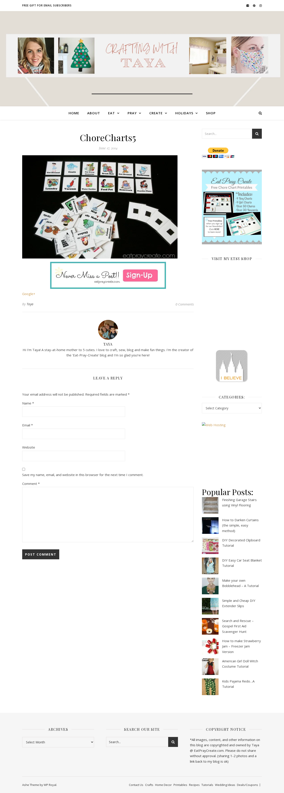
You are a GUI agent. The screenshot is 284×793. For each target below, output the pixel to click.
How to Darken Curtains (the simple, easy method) (240, 525)
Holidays (184, 113)
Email (27, 425)
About (93, 113)
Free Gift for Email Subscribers (47, 5)
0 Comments (185, 304)
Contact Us (136, 785)
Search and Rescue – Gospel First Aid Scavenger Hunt (238, 626)
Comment (31, 483)
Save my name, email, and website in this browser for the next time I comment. (82, 474)
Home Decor (163, 785)
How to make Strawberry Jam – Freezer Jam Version (241, 646)
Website (28, 447)
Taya (30, 304)
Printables (180, 785)
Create (156, 113)
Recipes (194, 785)
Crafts (149, 785)
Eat (111, 113)
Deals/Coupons (247, 785)
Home (74, 113)
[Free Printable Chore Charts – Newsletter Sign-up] (232, 207)
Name (28, 403)
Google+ (28, 294)
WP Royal (50, 785)
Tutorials (207, 785)
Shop (211, 113)
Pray (132, 113)
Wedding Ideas (225, 785)
